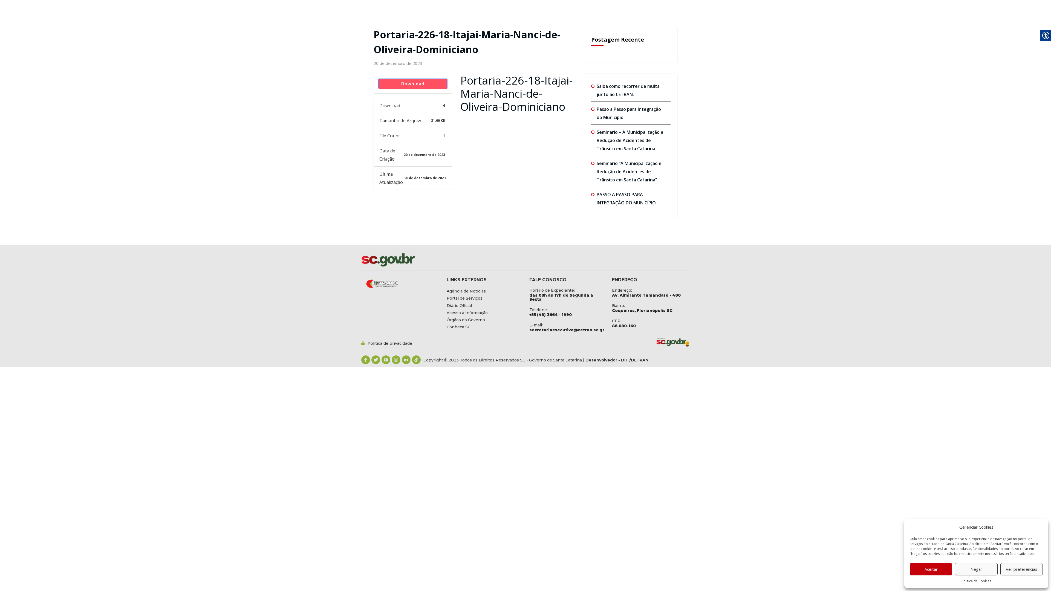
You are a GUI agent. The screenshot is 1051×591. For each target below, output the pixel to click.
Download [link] (413, 84)
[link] (398, 63)
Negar (976, 569)
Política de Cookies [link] (976, 581)
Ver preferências (1021, 569)
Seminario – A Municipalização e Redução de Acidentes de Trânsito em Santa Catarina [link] (630, 140)
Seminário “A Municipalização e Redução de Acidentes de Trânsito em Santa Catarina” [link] (629, 171)
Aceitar (931, 569)
